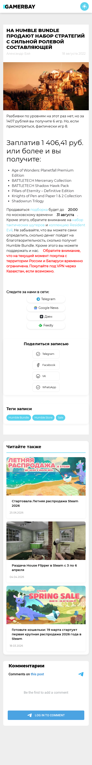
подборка (39, 210)
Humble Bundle (19, 417)
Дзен (48, 317)
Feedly (48, 325)
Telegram (48, 299)
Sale (60, 417)
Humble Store (43, 417)
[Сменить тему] (84, 6)
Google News (48, 308)
